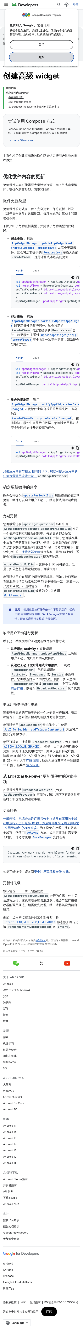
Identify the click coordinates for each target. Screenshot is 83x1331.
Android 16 (10, 1132)
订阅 (49, 1312)
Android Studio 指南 (15, 1179)
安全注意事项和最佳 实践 (51, 872)
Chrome (8, 1270)
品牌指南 (35, 1302)
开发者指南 (10, 1185)
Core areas (51, 66)
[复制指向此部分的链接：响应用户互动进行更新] (42, 633)
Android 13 (9, 1150)
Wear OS (8, 1090)
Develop (35, 66)
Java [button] (36, 270)
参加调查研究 (11, 1239)
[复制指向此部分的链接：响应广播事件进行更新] (42, 704)
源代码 (7, 1002)
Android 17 (9, 1125)
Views (73, 66)
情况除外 (32, 765)
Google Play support (15, 1232)
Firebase (8, 1276)
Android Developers (14, 66)
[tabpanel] (45, 291)
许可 (23, 1302)
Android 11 (9, 1163)
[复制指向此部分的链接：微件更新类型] (30, 201)
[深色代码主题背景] (72, 277)
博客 (5, 1015)
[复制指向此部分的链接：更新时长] (21, 811)
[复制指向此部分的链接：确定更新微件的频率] (41, 487)
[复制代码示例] (77, 277)
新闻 (5, 1008)
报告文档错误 (11, 1226)
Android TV (10, 1109)
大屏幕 (7, 1084)
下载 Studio (10, 1197)
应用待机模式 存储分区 (42, 618)
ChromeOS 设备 (13, 1097)
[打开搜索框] (59, 4)
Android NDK (11, 1204)
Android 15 (9, 1138)
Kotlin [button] (20, 270)
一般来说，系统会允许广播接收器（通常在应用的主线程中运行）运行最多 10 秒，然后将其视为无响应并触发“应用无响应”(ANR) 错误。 (41, 823)
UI (64, 66)
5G (5, 1068)
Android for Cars (13, 1103)
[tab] (19, 270)
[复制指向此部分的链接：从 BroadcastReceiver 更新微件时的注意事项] (11, 782)
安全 (5, 996)
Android (8, 984)
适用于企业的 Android (16, 990)
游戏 (5, 1037)
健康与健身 (10, 1049)
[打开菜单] (6, 4)
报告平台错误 (11, 1220)
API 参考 (8, 1191)
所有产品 (8, 1288)
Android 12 (9, 1156)
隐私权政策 (10, 1062)
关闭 (41, 45)
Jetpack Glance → (20, 140)
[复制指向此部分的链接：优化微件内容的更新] (49, 177)
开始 (41, 57)
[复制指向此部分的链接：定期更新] (21, 516)
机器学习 (8, 1043)
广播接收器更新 (29, 552)
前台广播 (17, 688)
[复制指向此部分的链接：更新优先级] (24, 883)
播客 (5, 1021)
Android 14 (10, 1144)
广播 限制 (32, 760)
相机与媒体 (10, 1056)
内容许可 (41, 940)
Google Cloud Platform (17, 1282)
